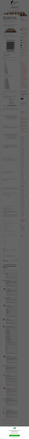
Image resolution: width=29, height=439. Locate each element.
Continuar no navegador (14, 437)
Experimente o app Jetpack (14, 435)
